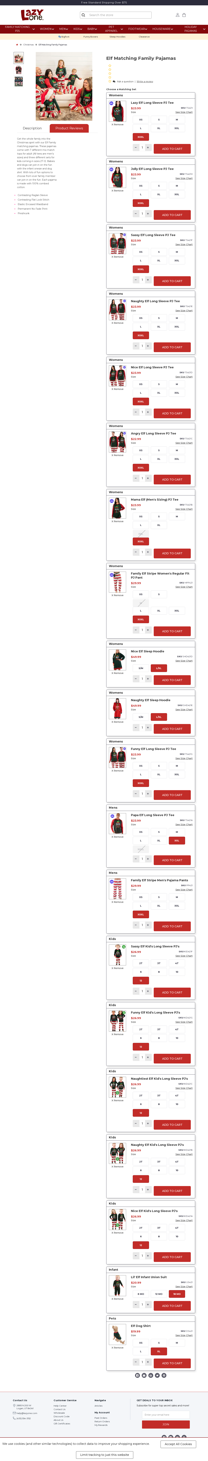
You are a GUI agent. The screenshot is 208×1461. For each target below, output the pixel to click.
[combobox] (115, 15)
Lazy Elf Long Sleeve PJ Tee (152, 103)
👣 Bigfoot (63, 36)
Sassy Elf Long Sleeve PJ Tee (153, 235)
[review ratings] (110, 73)
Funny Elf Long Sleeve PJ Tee (153, 749)
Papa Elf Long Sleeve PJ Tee (152, 815)
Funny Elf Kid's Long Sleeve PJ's (155, 1012)
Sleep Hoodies (117, 36)
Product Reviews (69, 128)
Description (32, 128)
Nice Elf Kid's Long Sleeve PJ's (154, 1211)
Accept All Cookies (178, 1444)
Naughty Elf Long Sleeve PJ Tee (155, 301)
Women (46, 28)
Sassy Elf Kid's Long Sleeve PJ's (155, 946)
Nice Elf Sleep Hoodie (147, 651)
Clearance (144, 36)
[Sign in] (177, 15)
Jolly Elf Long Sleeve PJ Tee (152, 169)
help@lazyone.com (27, 1413)
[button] (110, 81)
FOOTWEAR (136, 28)
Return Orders (102, 1421)
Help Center (60, 1405)
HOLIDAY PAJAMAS (190, 28)
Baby (91, 28)
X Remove (118, 124)
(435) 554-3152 (24, 1418)
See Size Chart (184, 112)
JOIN (166, 1424)
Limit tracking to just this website (104, 1455)
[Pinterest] (164, 1376)
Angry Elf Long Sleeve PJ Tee (153, 433)
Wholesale (59, 1413)
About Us (58, 1420)
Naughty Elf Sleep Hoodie (150, 700)
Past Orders (101, 1418)
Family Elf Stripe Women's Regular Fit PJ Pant (160, 575)
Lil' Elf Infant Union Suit (149, 1277)
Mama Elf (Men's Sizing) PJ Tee (154, 499)
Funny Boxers (91, 36)
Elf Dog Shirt (141, 1326)
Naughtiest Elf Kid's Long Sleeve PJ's (159, 1079)
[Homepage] (17, 44)
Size (133, 112)
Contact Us (59, 1409)
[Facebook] (137, 1376)
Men (62, 28)
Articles (98, 1405)
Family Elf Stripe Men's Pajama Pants (159, 880)
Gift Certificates (62, 1423)
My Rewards (101, 1425)
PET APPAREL (111, 28)
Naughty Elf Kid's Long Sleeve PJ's (157, 1145)
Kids (76, 28)
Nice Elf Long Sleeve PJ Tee (152, 367)
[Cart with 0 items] (184, 15)
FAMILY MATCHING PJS (17, 28)
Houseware (161, 28)
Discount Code (62, 1416)
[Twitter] (157, 1376)
